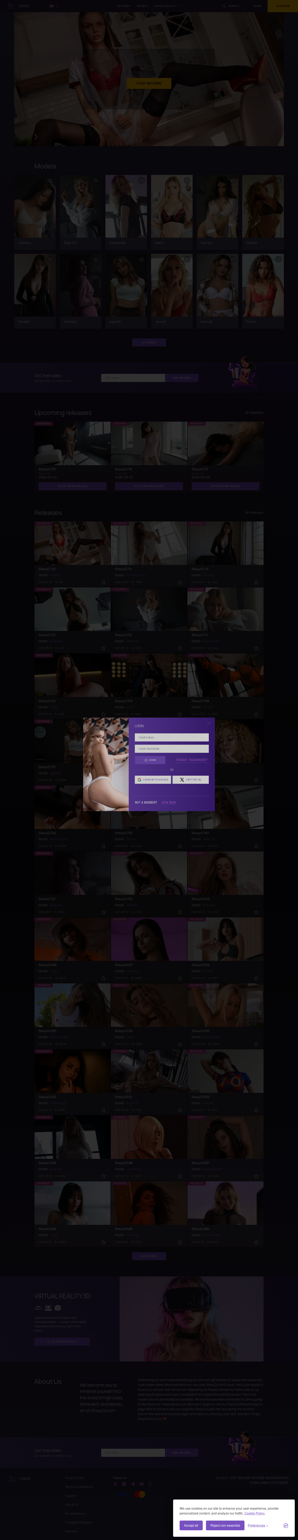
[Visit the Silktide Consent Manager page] (285, 1525)
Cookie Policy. (254, 1513)
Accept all (191, 1525)
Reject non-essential (225, 1525)
